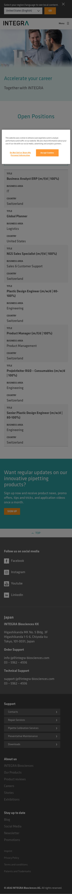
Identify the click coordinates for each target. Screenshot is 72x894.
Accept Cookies (47, 153)
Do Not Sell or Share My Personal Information (20, 153)
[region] (36, 147)
